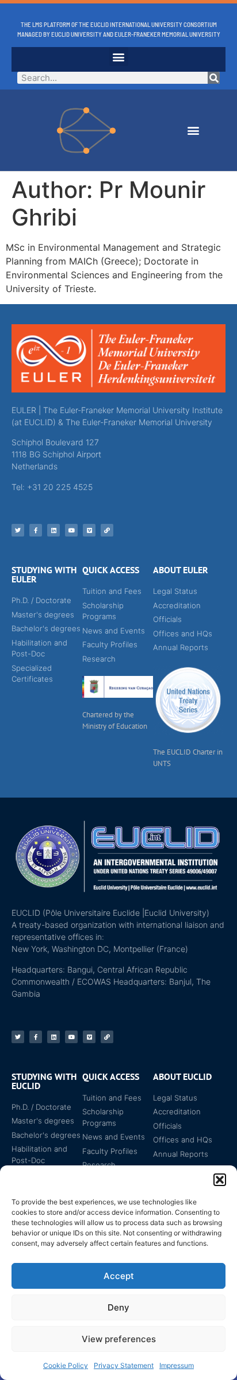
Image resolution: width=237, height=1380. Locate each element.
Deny (118, 1307)
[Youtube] (71, 530)
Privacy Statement (124, 1365)
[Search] (214, 78)
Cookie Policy (65, 1365)
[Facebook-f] (35, 530)
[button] (219, 1179)
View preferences (119, 1339)
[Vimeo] (89, 530)
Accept (119, 1275)
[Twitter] (18, 530)
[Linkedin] (53, 530)
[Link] (107, 530)
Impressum (176, 1365)
